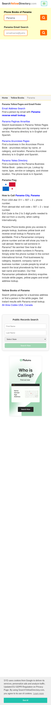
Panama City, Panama (27, 195)
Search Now (26, 345)
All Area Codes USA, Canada (17, 305)
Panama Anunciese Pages (15, 141)
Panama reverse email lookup (21, 113)
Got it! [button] (25, 700)
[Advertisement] (25, 67)
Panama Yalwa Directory (14, 160)
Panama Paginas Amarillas (16, 121)
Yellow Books (17, 97)
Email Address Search (13, 108)
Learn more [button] (38, 693)
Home (5, 97)
